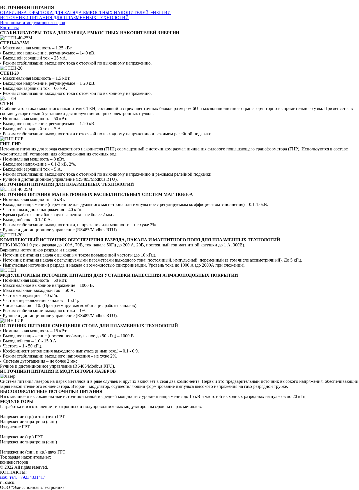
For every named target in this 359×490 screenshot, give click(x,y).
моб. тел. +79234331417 (22, 477)
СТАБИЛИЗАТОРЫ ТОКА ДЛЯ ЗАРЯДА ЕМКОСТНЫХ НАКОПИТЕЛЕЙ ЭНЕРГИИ (85, 12)
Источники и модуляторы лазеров (32, 22)
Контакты (9, 27)
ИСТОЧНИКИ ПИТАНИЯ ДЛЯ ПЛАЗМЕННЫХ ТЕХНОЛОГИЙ (64, 17)
